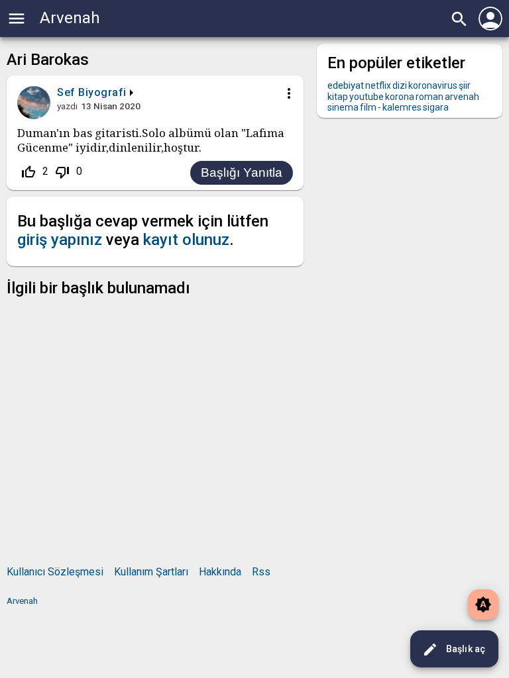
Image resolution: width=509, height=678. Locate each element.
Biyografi (102, 92)
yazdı (67, 106)
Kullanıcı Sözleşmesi (55, 571)
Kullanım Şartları (151, 571)
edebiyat (345, 85)
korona (399, 96)
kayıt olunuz (186, 239)
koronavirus (432, 85)
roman (429, 96)
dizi (399, 85)
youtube (366, 96)
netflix (378, 85)
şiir (465, 85)
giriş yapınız (59, 239)
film (368, 107)
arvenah (462, 96)
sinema (343, 107)
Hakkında (220, 571)
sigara (436, 107)
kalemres (402, 107)
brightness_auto (483, 604)
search (459, 19)
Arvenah (70, 18)
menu (17, 18)
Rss (261, 571)
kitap (337, 96)
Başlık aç (453, 649)
